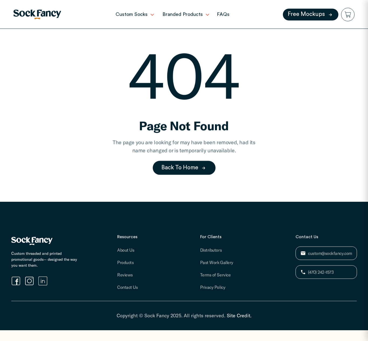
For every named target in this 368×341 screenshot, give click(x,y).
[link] (37, 14)
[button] (348, 14)
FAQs (223, 14)
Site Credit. (239, 315)
